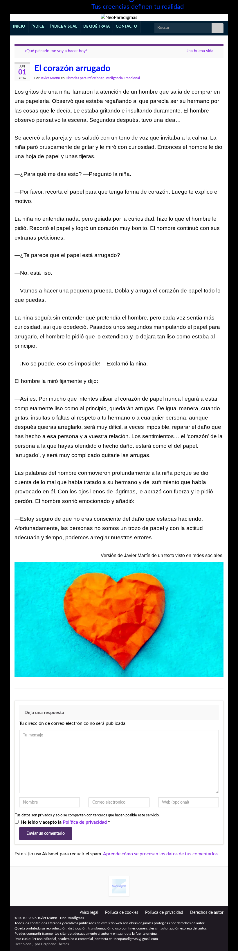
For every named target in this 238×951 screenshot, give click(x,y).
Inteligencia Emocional (122, 78)
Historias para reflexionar (85, 78)
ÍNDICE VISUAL (63, 26)
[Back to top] (225, 938)
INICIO (19, 26)
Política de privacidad (85, 822)
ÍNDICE (37, 26)
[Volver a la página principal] (119, 17)
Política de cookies (121, 913)
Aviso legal (89, 913)
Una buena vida (199, 51)
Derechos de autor (206, 913)
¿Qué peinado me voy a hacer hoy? (56, 51)
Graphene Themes (55, 944)
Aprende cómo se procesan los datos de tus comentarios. (161, 854)
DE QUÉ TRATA (96, 26)
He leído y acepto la (65, 822)
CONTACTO (126, 26)
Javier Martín (50, 78)
